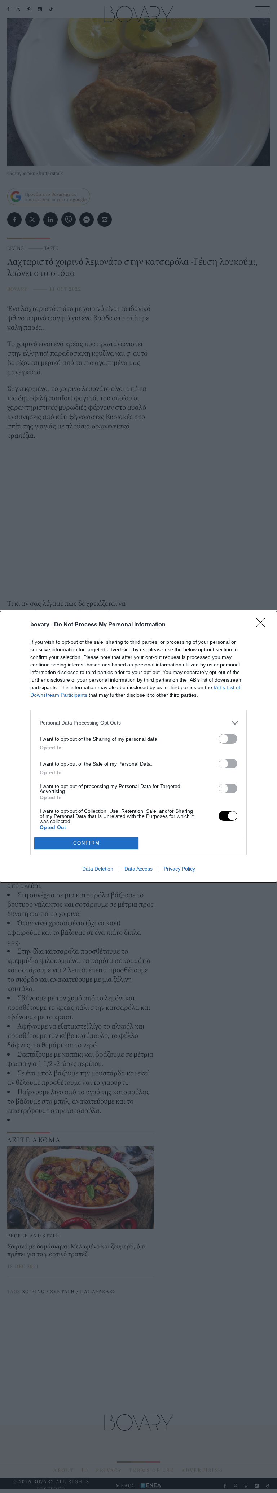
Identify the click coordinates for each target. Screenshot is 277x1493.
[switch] (228, 739)
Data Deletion (97, 869)
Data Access (138, 869)
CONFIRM (86, 843)
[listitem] (138, 723)
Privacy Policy (179, 869)
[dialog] (138, 746)
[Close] (263, 625)
